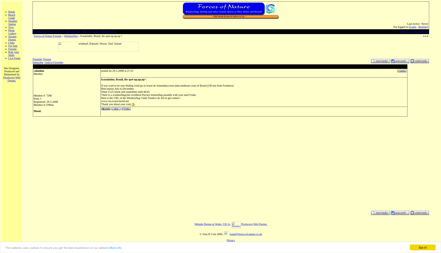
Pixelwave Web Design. (11, 79)
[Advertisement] (98, 53)
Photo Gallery (12, 32)
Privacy (231, 240)
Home (11, 11)
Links (11, 42)
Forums (12, 49)
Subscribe (38, 62)
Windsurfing (71, 36)
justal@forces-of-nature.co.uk (246, 234)
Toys (11, 27)
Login (413, 26)
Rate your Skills (13, 54)
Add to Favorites (54, 62)
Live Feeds (14, 58)
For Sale (12, 45)
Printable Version (42, 59)
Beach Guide (11, 16)
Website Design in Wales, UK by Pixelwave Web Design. (230, 224)
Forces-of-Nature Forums (47, 36)
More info (115, 247)
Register (422, 26)
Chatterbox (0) (108, 31)
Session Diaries (12, 38)
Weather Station (12, 23)
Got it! (423, 247)
